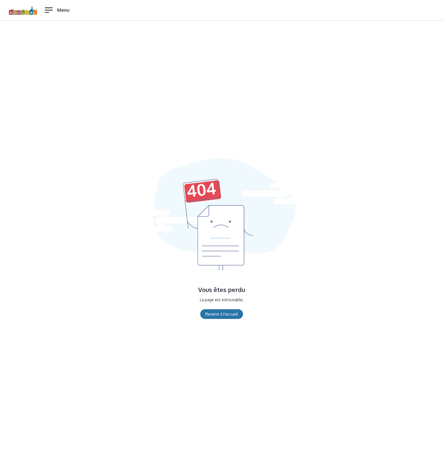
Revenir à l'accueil (221, 314)
